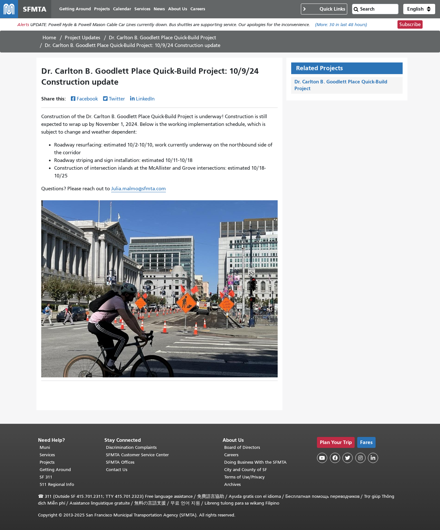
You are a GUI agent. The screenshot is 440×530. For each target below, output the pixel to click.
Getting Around (55, 469)
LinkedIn (145, 99)
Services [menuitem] (142, 9)
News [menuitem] (159, 9)
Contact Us (116, 469)
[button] (419, 9)
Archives (232, 484)
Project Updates (82, 38)
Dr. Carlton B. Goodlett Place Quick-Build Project (162, 38)
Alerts (23, 24)
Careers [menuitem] (197, 9)
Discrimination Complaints (131, 447)
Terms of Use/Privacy (244, 477)
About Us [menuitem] (177, 9)
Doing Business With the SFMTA (255, 462)
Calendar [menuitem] (122, 9)
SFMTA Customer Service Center (137, 455)
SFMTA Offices (120, 462)
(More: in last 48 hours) (341, 24)
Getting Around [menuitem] (75, 9)
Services (47, 455)
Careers (231, 455)
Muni (45, 447)
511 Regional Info (57, 484)
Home (49, 38)
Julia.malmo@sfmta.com (138, 189)
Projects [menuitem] (102, 9)
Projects (47, 462)
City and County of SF (245, 469)
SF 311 (46, 477)
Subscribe (410, 24)
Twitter (117, 99)
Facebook (87, 99)
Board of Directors (242, 447)
